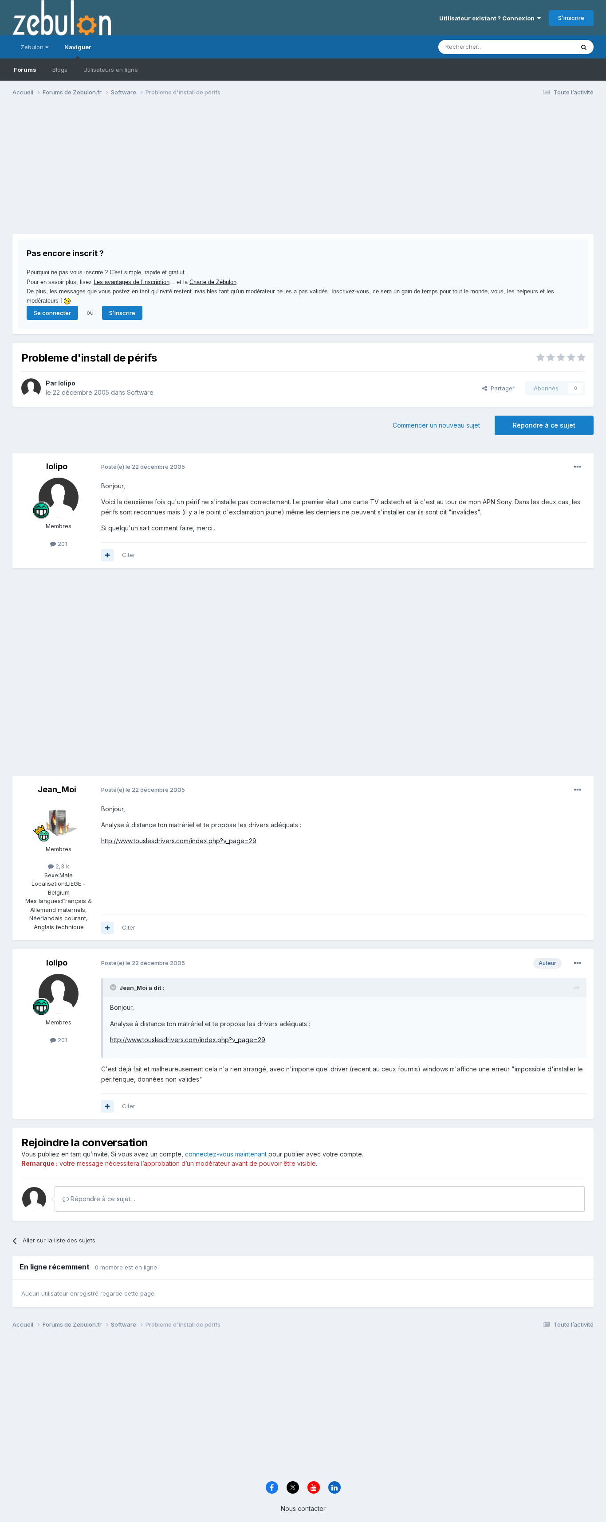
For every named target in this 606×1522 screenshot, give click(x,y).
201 (61, 543)
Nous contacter (303, 1508)
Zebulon (32, 47)
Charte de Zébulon (212, 282)
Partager (501, 388)
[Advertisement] (173, 172)
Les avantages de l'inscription (131, 282)
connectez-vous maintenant (226, 1154)
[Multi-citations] (107, 555)
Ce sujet (551, 46)
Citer (128, 554)
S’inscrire (571, 17)
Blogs (59, 69)
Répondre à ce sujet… (102, 1199)
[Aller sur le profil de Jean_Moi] (59, 821)
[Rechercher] (584, 47)
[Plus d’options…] (577, 467)
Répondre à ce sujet (544, 425)
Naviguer (77, 47)
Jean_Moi (57, 789)
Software (140, 392)
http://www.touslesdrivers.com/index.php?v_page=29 (178, 841)
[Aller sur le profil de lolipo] (31, 388)
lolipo (66, 383)
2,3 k (61, 866)
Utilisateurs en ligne (110, 69)
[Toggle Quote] (114, 987)
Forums (25, 69)
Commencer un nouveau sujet (436, 425)
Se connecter (52, 312)
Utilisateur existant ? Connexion (488, 18)
